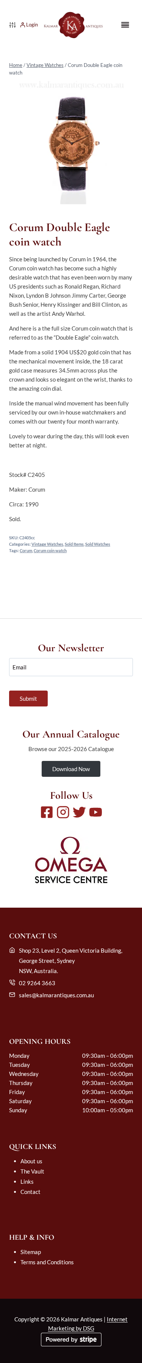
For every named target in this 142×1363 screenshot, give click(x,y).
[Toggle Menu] (125, 25)
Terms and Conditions (47, 1262)
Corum (26, 550)
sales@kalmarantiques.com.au (56, 995)
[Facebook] (46, 812)
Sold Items (74, 544)
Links (27, 1181)
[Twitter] (79, 812)
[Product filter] (12, 25)
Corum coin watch (50, 550)
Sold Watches (97, 544)
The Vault (32, 1171)
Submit (28, 698)
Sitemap (30, 1251)
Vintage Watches (45, 65)
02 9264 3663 (37, 983)
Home (15, 65)
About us (31, 1161)
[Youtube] (95, 812)
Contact (30, 1191)
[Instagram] (63, 812)
